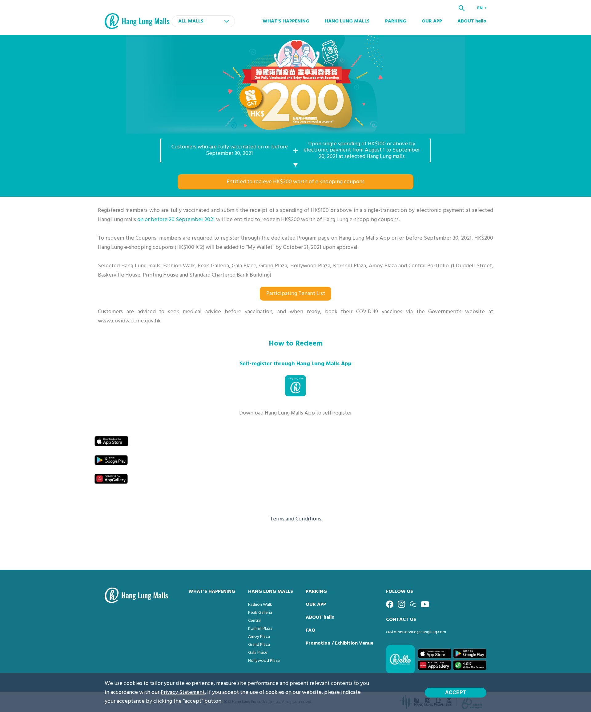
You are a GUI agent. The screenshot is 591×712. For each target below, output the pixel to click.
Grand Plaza (259, 644)
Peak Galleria (260, 612)
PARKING (395, 21)
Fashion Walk (260, 604)
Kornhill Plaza (260, 628)
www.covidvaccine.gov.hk (129, 321)
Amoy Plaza (259, 636)
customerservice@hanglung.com (416, 632)
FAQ (310, 630)
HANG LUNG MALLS (347, 21)
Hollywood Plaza (264, 660)
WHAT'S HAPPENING (286, 21)
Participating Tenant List (295, 293)
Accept (455, 692)
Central (254, 620)
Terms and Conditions (295, 519)
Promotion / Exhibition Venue (339, 643)
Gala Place (257, 652)
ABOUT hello (471, 21)
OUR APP (432, 21)
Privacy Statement (183, 692)
